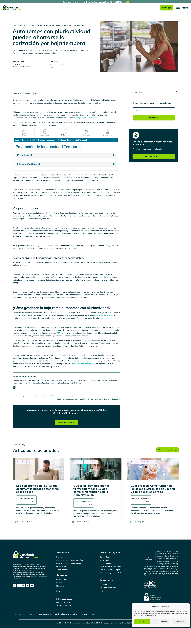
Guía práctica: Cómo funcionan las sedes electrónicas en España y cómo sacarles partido (153, 491)
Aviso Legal (60, 596)
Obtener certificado (153, 156)
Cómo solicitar (105, 557)
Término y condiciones (64, 605)
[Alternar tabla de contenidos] (34, 94)
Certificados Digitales (91, 462)
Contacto (103, 584)
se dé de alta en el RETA (103, 315)
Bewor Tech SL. (25, 570)
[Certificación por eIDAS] (161, 597)
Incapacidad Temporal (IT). (86, 118)
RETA (59, 333)
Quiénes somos (61, 580)
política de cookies (150, 615)
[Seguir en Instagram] (23, 585)
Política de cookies (63, 602)
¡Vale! (142, 622)
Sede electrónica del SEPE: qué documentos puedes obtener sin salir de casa (38, 491)
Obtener (166, 7)
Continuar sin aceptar (161, 622)
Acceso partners (62, 570)
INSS (104, 277)
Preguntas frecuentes (108, 588)
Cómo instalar (105, 560)
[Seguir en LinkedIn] (27, 585)
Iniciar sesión (61, 567)
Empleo (62, 65)
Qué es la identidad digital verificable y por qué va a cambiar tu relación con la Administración (95, 491)
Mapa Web (60, 586)
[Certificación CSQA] (161, 584)
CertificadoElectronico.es (81, 364)
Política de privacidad (64, 599)
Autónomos (22, 25)
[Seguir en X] (14, 585)
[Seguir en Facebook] (19, 585)
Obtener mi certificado (66, 422)
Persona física (21, 462)
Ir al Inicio (59, 557)
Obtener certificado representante (68, 563)
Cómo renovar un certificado (110, 567)
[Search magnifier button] (176, 92)
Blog (101, 591)
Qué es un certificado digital (110, 570)
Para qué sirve (105, 563)
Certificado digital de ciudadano (111, 573)
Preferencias (179, 622)
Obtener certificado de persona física (69, 560)
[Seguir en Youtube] (32, 585)
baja (51, 67)
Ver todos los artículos (167, 450)
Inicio (14, 25)
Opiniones (60, 583)
